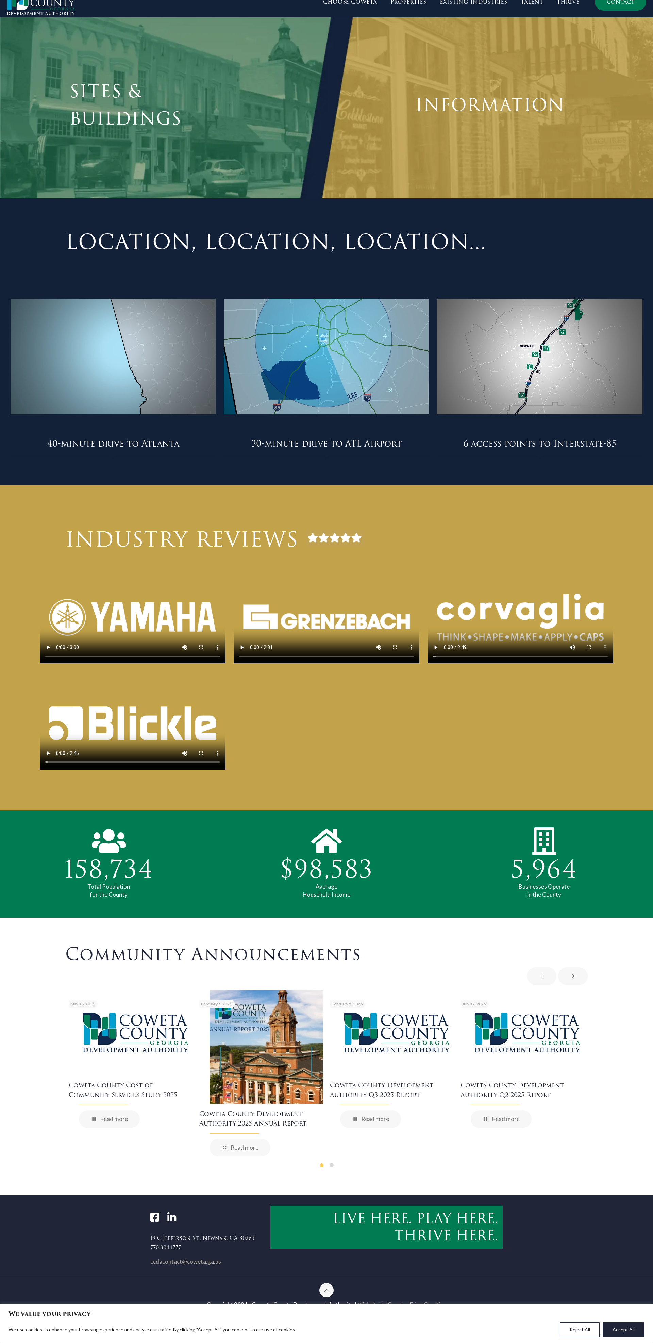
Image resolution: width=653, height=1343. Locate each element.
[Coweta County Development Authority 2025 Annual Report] (266, 1047)
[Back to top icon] (326, 1290)
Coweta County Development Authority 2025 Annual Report (252, 1118)
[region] (326, 1323)
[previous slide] (541, 976)
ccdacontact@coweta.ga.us (185, 1261)
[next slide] (573, 976)
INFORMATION (490, 105)
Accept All (624, 1329)
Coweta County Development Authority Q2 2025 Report (512, 1090)
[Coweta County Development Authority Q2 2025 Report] (527, 1032)
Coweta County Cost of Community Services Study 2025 (123, 1090)
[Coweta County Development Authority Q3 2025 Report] (397, 1032)
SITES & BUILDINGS (125, 105)
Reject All (580, 1329)
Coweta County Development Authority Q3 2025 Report (381, 1090)
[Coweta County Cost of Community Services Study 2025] (135, 1032)
